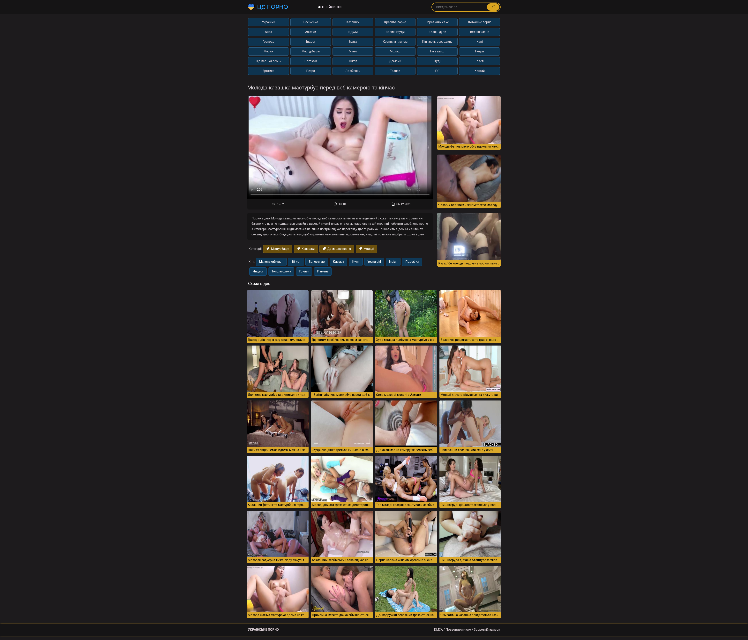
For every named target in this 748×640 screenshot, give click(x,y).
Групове (268, 41)
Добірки (395, 61)
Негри (479, 51)
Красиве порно (395, 22)
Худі (437, 61)
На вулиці (437, 51)
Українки (268, 22)
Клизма (338, 261)
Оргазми (310, 61)
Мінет (353, 51)
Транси (395, 71)
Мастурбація (311, 51)
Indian (393, 261)
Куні (479, 41)
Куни (355, 261)
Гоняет (304, 271)
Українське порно (263, 629)
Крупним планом (395, 41)
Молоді (395, 51)
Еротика (268, 71)
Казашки (352, 22)
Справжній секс (437, 22)
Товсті (479, 61)
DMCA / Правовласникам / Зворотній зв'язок (467, 629)
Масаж (268, 51)
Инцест (258, 271)
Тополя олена (281, 271)
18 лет (296, 261)
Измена (322, 271)
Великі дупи (437, 32)
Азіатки (310, 32)
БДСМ (353, 32)
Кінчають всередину (437, 41)
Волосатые (317, 261)
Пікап (353, 61)
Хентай (480, 71)
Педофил (412, 261)
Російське (310, 22)
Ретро (310, 71)
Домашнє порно (479, 22)
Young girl (374, 261)
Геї (437, 71)
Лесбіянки (352, 71)
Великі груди (395, 32)
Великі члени (479, 32)
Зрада (353, 41)
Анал (268, 32)
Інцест (310, 41)
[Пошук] (493, 7)
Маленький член (271, 261)
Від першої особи (268, 61)
